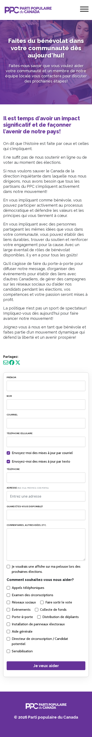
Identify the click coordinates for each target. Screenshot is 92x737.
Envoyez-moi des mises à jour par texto (41, 461)
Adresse (28, 487)
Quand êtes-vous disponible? (25, 506)
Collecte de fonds (53, 610)
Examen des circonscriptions (32, 595)
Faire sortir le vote (58, 602)
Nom (9, 396)
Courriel (12, 414)
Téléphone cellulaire (20, 433)
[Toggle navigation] (84, 10)
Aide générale (22, 631)
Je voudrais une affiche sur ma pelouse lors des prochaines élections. (46, 569)
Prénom (11, 377)
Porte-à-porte (22, 617)
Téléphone (13, 469)
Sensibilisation (22, 651)
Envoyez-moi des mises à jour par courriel (42, 453)
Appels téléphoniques (28, 588)
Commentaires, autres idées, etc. (26, 525)
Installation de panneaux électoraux (38, 624)
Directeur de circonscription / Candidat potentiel (40, 641)
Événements (21, 610)
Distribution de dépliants (60, 617)
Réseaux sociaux (24, 602)
